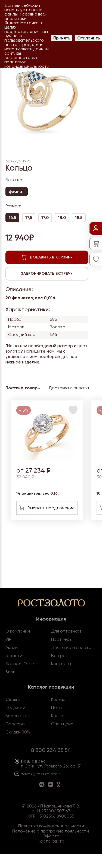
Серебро (15, 723)
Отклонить (88, 38)
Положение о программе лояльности (50, 831)
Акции (11, 647)
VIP (8, 639)
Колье (57, 715)
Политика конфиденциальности (51, 825)
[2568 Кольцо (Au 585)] (47, 458)
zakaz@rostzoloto (39, 773)
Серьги (12, 699)
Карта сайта (51, 841)
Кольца (58, 699)
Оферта (51, 835)
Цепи (56, 707)
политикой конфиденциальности (26, 64)
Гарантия (14, 655)
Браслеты (15, 715)
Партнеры (61, 639)
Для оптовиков (66, 631)
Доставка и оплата (71, 647)
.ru (59, 773)
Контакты (61, 663)
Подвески (15, 707)
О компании (17, 631)
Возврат (59, 655)
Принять (61, 38)
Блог (10, 671)
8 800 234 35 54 (51, 750)
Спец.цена (62, 723)
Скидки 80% (17, 732)
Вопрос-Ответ (20, 663)
